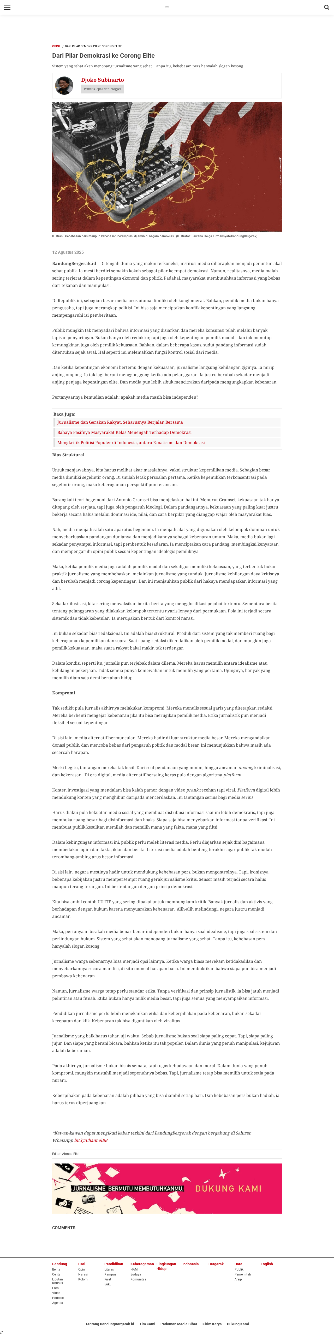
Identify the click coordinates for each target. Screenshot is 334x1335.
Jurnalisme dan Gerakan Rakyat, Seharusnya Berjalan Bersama (120, 422)
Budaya (135, 1274)
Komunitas (138, 1279)
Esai (81, 1264)
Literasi (109, 1269)
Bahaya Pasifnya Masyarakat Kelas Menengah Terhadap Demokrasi (124, 432)
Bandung (59, 1264)
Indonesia (190, 1264)
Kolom (83, 1279)
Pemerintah (243, 1274)
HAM (134, 1269)
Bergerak (216, 1264)
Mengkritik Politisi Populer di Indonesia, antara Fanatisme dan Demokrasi (131, 442)
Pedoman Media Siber (178, 1324)
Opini (56, 46)
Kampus (110, 1274)
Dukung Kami (238, 1324)
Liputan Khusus (57, 1281)
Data (238, 1264)
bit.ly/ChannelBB (90, 1140)
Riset (107, 1279)
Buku (107, 1284)
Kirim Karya (212, 1324)
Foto (55, 1288)
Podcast (58, 1298)
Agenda (57, 1303)
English (267, 1264)
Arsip (238, 1279)
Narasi (83, 1274)
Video (56, 1293)
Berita (56, 1269)
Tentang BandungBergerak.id (109, 1324)
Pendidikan (113, 1264)
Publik (239, 1269)
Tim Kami (147, 1324)
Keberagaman (142, 1264)
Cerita (56, 1274)
